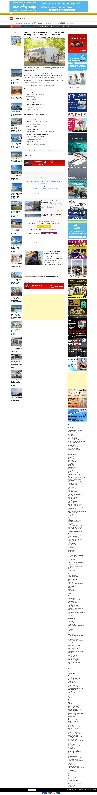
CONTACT (15, 13)
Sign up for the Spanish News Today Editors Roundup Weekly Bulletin (44, 176)
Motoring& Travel (33, 23)
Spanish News (13, 23)
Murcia (56, 37)
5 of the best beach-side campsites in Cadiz (40, 151)
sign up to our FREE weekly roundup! (46, 188)
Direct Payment (66, 789)
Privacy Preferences (31, 789)
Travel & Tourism (47, 23)
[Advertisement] (44, 307)
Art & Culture (56, 23)
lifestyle (40, 23)
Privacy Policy (80, 789)
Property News (26, 23)
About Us (87, 789)
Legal (84, 789)
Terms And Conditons (73, 789)
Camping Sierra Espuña (32, 97)
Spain (29, 68)
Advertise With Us (93, 789)
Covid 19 (20, 23)
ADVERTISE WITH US (21, 13)
